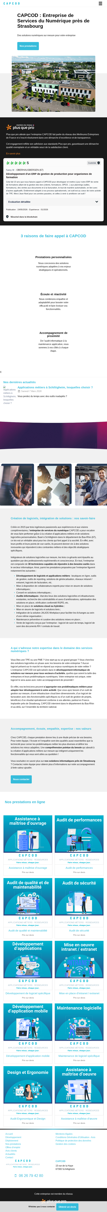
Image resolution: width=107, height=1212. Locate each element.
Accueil (9, 1134)
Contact (9, 1157)
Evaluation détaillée (19, 201)
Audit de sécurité (79, 930)
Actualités (10, 1154)
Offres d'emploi (12, 1147)
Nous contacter (21, 779)
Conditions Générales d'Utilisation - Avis (75, 1137)
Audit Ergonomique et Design (27, 1118)
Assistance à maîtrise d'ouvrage (28, 867)
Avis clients (11, 1151)
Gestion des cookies (66, 1144)
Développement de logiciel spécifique (28, 993)
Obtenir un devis (67, 1207)
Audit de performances (79, 867)
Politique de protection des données (73, 1140)
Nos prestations (28, 46)
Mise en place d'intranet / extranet (79, 993)
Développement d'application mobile (28, 1055)
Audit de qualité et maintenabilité (27, 930)
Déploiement (11, 1140)
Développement (13, 1137)
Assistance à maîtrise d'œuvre (79, 1118)
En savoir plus (13, 153)
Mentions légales (64, 1134)
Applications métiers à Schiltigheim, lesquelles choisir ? (55, 387)
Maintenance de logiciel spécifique (79, 1055)
